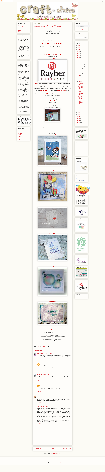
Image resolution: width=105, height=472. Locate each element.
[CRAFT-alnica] (76, 179)
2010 (78, 124)
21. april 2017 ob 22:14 (48, 353)
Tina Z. (38, 374)
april (80, 81)
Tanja (19, 136)
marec (80, 106)
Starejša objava (67, 448)
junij (80, 77)
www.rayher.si (63, 92)
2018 (78, 61)
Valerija (38, 396)
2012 (78, 120)
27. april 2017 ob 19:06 (45, 396)
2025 (78, 47)
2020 (78, 57)
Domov (52, 448)
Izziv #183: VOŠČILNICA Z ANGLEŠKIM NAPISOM (81, 100)
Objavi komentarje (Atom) (55, 453)
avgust (80, 73)
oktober (80, 68)
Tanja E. (39, 406)
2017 (78, 63)
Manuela (20, 130)
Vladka (19, 132)
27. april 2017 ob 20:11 (45, 406)
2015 (78, 114)
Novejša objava (38, 448)
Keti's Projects (40, 353)
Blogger (59, 462)
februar (80, 108)
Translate (81, 29)
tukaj (23, 112)
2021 (78, 55)
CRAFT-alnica (44, 363)
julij (79, 75)
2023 (78, 51)
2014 (78, 116)
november (81, 66)
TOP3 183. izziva (80, 84)
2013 (78, 118)
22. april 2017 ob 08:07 (51, 363)
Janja (19, 134)
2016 (78, 112)
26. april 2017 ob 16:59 (51, 385)
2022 (78, 53)
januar (80, 110)
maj (80, 79)
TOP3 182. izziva (80, 94)
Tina (19, 135)
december (81, 64)
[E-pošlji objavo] (48, 346)
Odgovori (39, 358)
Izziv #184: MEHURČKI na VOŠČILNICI (81, 89)
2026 (78, 45)
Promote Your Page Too (80, 180)
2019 (78, 59)
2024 (78, 49)
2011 (78, 122)
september (81, 70)
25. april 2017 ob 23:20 (45, 374)
